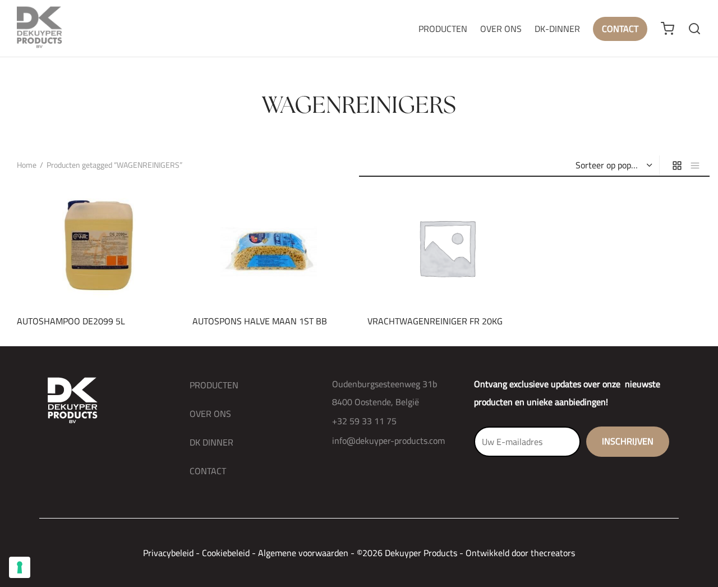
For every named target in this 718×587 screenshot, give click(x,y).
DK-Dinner (557, 28)
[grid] (677, 165)
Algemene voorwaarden (303, 552)
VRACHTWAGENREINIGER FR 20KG (435, 321)
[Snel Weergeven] (115, 281)
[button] (77, 281)
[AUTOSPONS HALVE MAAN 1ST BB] (271, 247)
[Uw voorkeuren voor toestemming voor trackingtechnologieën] (19, 567)
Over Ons (501, 28)
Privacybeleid (168, 552)
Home (26, 165)
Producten (442, 28)
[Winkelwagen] (667, 28)
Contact (620, 28)
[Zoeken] (694, 28)
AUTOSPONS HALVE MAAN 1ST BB (259, 321)
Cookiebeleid (226, 552)
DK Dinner (211, 442)
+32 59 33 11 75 (364, 420)
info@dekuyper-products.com (388, 440)
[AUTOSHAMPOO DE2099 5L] (96, 247)
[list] (695, 165)
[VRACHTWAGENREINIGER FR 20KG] (446, 247)
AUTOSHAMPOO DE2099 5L (71, 321)
